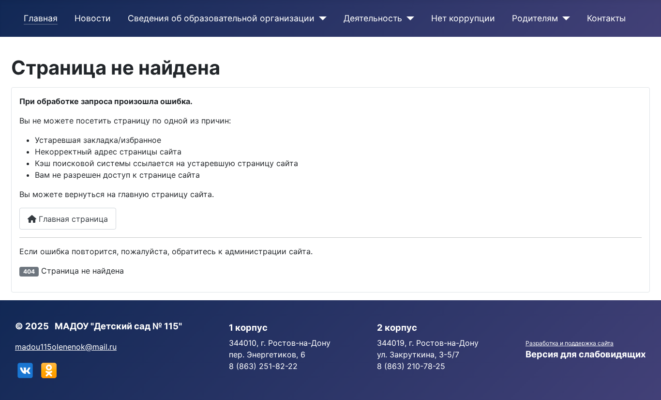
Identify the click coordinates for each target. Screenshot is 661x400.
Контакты (606, 18)
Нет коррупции (463, 18)
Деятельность (373, 18)
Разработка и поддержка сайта (570, 343)
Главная (41, 18)
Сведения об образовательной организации (221, 18)
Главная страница (72, 219)
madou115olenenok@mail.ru (66, 347)
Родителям (535, 18)
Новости (93, 18)
